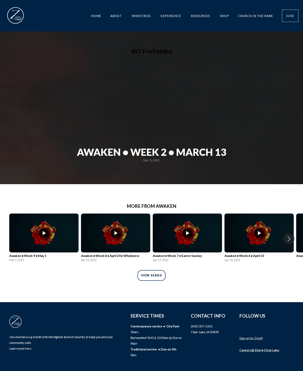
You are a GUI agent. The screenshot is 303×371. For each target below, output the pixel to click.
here (28, 348)
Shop (224, 16)
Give (290, 16)
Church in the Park (255, 16)
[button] (289, 238)
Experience (171, 16)
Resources (201, 16)
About (116, 16)
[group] (44, 239)
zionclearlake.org (20, 337)
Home (96, 16)
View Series (151, 275)
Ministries (142, 16)
